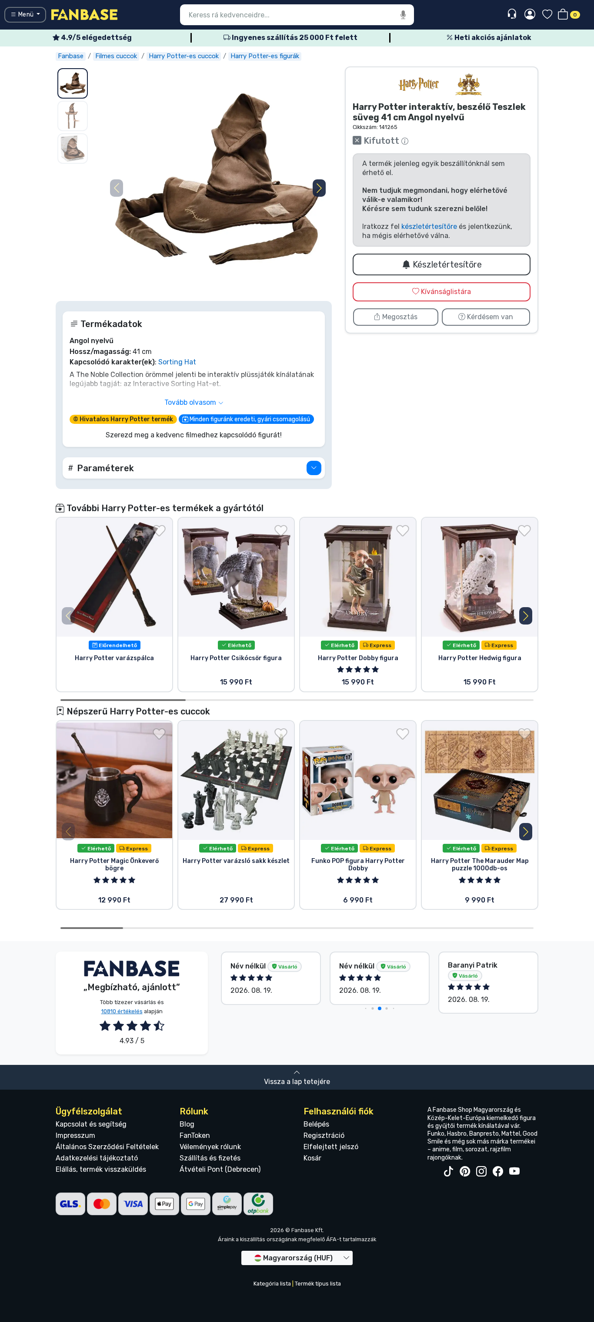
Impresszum (75, 1135)
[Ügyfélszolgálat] (513, 14)
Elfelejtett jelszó (331, 1147)
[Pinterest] (465, 1172)
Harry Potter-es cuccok (184, 56)
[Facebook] (498, 1172)
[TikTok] (448, 1172)
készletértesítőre (429, 226)
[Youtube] (514, 1172)
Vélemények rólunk (210, 1147)
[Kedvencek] (547, 15)
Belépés (316, 1124)
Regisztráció (324, 1135)
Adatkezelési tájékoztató (97, 1158)
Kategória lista (272, 1283)
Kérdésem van (489, 317)
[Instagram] (481, 1172)
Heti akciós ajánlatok (492, 37)
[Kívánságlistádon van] (159, 531)
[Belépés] (530, 15)
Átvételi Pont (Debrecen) (220, 1169)
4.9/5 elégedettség (96, 37)
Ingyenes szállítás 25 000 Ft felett (293, 37)
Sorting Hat (177, 362)
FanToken (195, 1135)
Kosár (312, 1158)
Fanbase (70, 56)
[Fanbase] (84, 14)
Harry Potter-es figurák (264, 56)
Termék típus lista (318, 1283)
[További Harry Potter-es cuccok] (419, 84)
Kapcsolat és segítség (91, 1124)
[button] (319, 188)
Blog (187, 1124)
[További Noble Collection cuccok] (468, 84)
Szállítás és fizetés (210, 1158)
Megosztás (398, 317)
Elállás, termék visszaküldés (101, 1169)
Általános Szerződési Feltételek (107, 1147)
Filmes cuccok (116, 56)
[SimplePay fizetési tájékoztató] (227, 1203)
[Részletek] (314, 468)
